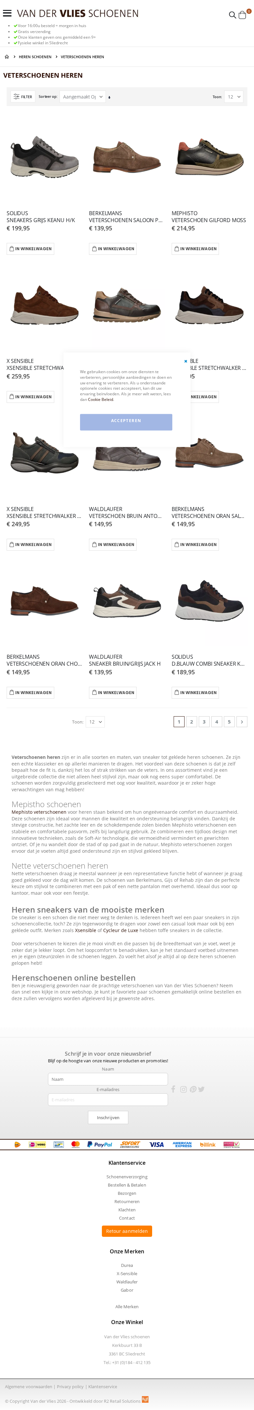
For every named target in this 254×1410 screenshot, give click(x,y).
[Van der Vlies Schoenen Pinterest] (192, 1090)
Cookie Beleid (100, 399)
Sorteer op (47, 96)
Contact (127, 1218)
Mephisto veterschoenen (40, 812)
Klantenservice (102, 1387)
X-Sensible (127, 1273)
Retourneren (127, 1201)
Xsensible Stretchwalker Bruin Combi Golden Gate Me (209, 365)
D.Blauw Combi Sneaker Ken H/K (209, 660)
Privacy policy (70, 1387)
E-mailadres (108, 1089)
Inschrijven (108, 1117)
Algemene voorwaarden (28, 1387)
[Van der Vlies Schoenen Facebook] (173, 1090)
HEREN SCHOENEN (35, 57)
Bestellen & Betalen (127, 1185)
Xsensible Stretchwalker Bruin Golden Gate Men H (44, 365)
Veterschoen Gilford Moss (209, 217)
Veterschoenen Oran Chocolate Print (44, 660)
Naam (108, 1069)
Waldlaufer (127, 1282)
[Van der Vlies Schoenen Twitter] (201, 1090)
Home (7, 56)
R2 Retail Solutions (123, 1401)
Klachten (127, 1210)
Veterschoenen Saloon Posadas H (127, 217)
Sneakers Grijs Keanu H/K (41, 217)
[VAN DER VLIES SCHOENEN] (78, 12)
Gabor (127, 1290)
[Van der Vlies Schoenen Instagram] (183, 1090)
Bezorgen (127, 1193)
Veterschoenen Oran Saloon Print (209, 513)
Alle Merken (127, 1307)
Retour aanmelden (127, 1231)
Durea (127, 1265)
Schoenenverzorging (126, 1177)
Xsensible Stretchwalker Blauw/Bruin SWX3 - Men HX (44, 513)
